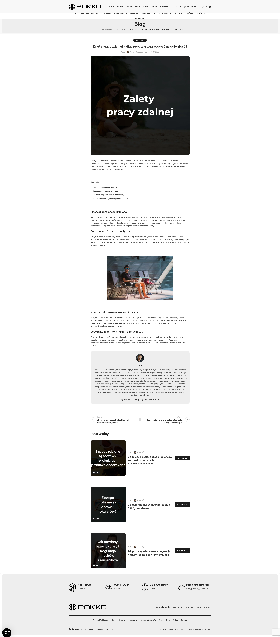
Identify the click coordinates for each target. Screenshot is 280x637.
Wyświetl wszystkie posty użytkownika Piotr (140, 399)
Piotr (132, 52)
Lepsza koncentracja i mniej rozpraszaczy (110, 199)
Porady (96, 472)
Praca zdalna (122, 29)
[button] (6, 623)
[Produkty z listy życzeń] (202, 6)
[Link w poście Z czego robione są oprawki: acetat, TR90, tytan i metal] (108, 504)
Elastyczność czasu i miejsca (104, 187)
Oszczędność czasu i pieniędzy (105, 191)
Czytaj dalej (182, 458)
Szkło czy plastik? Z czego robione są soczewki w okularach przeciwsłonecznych (150, 460)
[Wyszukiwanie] (171, 6)
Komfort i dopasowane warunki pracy (108, 195)
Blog (113, 29)
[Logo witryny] (85, 6)
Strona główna (103, 29)
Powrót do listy (140, 419)
